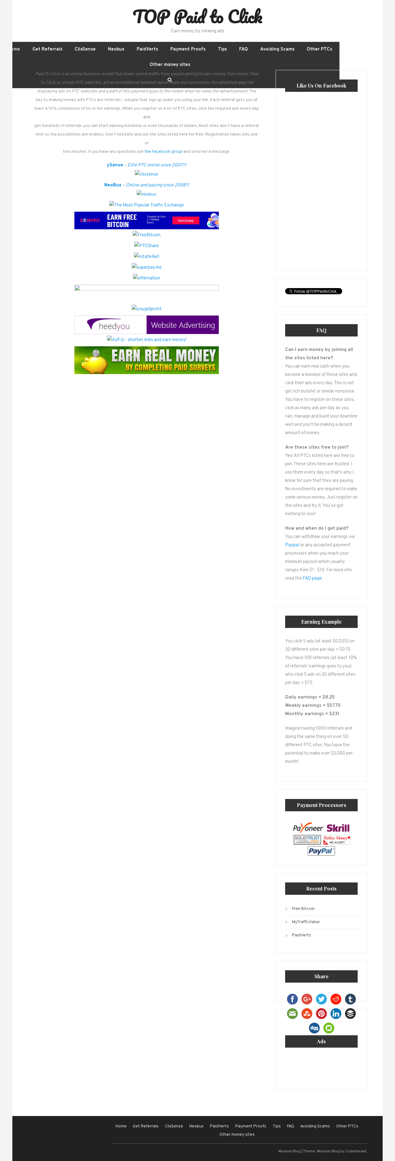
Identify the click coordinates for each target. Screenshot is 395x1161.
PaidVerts (147, 49)
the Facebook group (163, 151)
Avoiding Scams (277, 49)
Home (14, 49)
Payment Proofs (188, 49)
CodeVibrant (355, 1151)
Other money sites (170, 65)
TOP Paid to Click (197, 16)
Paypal (292, 545)
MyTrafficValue (306, 922)
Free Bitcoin (303, 908)
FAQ (243, 49)
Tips (222, 49)
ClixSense (85, 49)
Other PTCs (319, 49)
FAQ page (312, 578)
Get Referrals (47, 49)
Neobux (116, 49)
